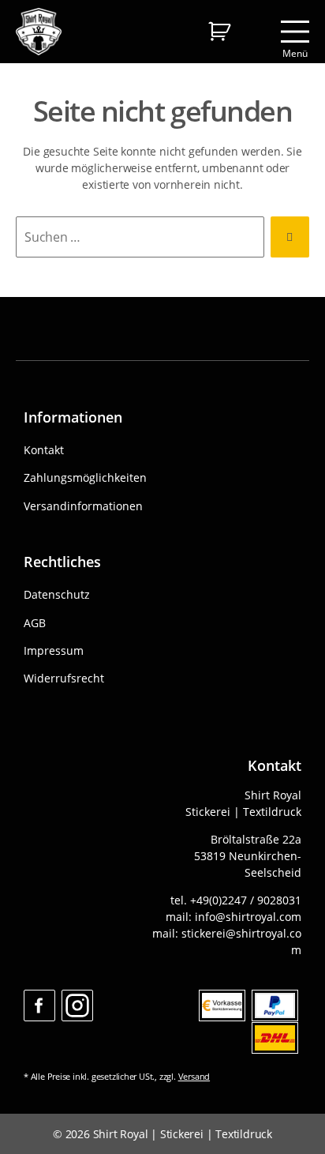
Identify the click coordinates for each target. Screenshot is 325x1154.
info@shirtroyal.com (248, 916)
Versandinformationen (83, 505)
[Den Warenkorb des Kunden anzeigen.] (219, 30)
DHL (275, 1038)
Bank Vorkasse (222, 1005)
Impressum (54, 650)
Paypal (275, 1005)
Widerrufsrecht (64, 678)
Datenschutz (57, 594)
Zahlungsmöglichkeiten (85, 477)
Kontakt (44, 449)
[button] (28, 1125)
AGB (35, 622)
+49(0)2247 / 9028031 (245, 900)
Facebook (39, 1005)
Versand (194, 1076)
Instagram (77, 1005)
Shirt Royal (120, 1133)
